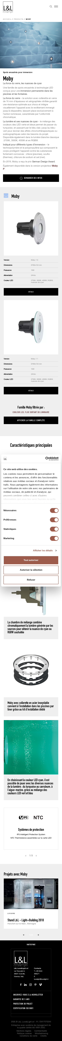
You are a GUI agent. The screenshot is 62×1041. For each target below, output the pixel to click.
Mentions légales (24, 1031)
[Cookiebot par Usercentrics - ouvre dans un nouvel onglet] (45, 459)
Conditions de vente (28, 1036)
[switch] (54, 519)
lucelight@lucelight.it (41, 979)
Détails (31, 292)
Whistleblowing (41, 1034)
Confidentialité (40, 1031)
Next (36, 855)
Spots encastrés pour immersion (17, 72)
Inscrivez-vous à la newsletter (28, 995)
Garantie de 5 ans (21, 999)
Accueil (7, 19)
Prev (25, 855)
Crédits (43, 1036)
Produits (18, 19)
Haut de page (31, 944)
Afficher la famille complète (31, 420)
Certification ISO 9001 (23, 1008)
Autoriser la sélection (31, 570)
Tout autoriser (31, 560)
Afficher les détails (43, 550)
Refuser (31, 579)
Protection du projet (23, 1004)
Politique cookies (24, 1034)
